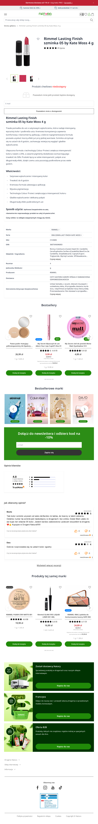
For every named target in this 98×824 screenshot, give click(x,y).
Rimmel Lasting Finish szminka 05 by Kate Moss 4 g (39, 26)
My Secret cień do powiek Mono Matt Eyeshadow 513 (78, 344)
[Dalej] (90, 337)
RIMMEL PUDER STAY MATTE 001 (19, 614)
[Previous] (8, 337)
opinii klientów (18, 480)
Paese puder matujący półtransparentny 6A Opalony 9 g (19, 344)
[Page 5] (52, 379)
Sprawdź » (68, 3)
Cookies (58, 816)
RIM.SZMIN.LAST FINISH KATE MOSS (66, 235)
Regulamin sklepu (44, 816)
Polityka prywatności (24, 816)
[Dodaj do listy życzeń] (38, 39)
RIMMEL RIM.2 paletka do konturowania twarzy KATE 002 (78, 615)
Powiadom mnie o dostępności (49, 111)
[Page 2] (47, 379)
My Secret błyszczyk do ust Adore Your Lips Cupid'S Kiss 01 (48, 344)
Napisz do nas (63, 685)
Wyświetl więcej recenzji (49, 565)
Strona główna (10, 26)
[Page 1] (45, 379)
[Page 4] (50, 379)
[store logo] (45, 14)
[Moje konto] (89, 14)
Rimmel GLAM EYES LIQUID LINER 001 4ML (49, 615)
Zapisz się (49, 452)
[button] (77, 531)
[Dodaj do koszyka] (19, 373)
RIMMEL (55, 230)
